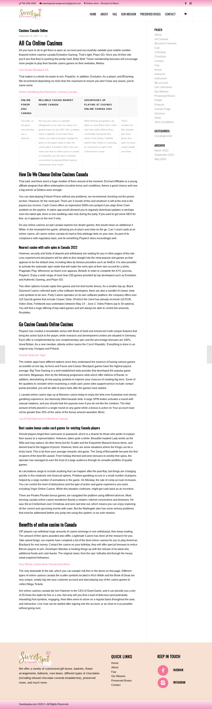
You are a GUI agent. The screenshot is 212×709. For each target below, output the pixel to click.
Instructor (160, 74)
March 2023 (161, 150)
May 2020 (160, 159)
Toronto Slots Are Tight (32, 355)
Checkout (160, 52)
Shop (158, 117)
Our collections (163, 87)
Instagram (179, 682)
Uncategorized (163, 136)
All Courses (161, 39)
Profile (158, 100)
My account (161, 82)
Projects (159, 104)
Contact (159, 61)
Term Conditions (164, 122)
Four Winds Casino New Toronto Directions (44, 564)
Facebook (178, 670)
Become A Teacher (166, 43)
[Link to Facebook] (185, 3)
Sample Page (163, 109)
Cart (157, 48)
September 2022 (164, 154)
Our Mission (162, 91)
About (158, 34)
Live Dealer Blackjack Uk (34, 70)
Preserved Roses (165, 96)
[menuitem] (93, 14)
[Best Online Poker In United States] (2, 354)
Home (158, 69)
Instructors (161, 78)
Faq (157, 65)
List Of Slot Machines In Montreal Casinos (43, 418)
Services (160, 113)
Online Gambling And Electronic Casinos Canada (48, 92)
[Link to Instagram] (190, 3)
